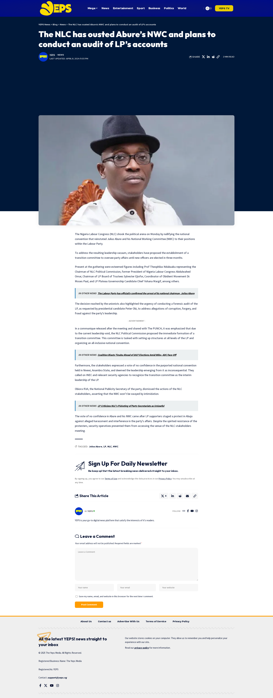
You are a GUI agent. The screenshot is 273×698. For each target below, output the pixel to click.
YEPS (52, 55)
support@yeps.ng (57, 677)
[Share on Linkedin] (208, 56)
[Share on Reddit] (213, 56)
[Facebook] (188, 511)
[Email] (187, 496)
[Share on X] (203, 56)
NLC (109, 446)
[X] (45, 685)
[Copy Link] (218, 56)
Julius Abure (95, 446)
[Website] (183, 511)
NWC (115, 446)
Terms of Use (111, 478)
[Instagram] (196, 511)
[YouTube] (192, 511)
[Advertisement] (136, 88)
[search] (199, 8)
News (61, 55)
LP (104, 446)
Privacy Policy (165, 478)
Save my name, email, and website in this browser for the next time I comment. (116, 596)
